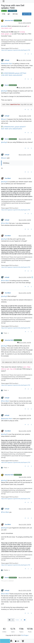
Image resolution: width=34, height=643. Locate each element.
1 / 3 (17, 620)
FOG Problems (13, 10)
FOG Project (24, 635)
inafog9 (7, 60)
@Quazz (3, 119)
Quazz (6, 85)
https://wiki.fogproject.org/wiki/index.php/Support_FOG (15, 50)
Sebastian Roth (9, 20)
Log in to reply (27, 14)
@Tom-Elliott (5, 223)
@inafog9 (4, 26)
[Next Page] (21, 620)
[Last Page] (25, 620)
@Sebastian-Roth (6, 63)
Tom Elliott (8, 178)
